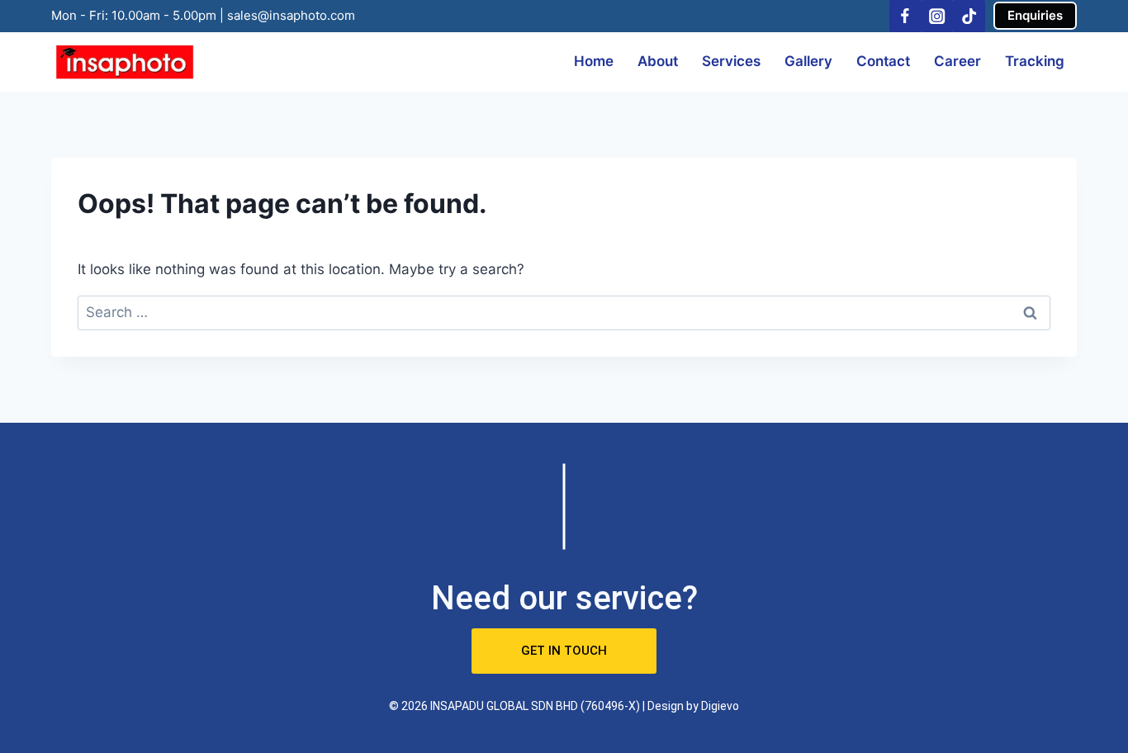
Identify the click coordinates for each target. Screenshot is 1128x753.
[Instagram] (938, 16)
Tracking (1034, 61)
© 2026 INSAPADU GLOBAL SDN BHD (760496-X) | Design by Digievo (564, 706)
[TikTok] (969, 16)
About (657, 61)
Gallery (808, 61)
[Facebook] (905, 16)
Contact (883, 61)
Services (731, 61)
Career (957, 61)
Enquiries (1035, 15)
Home (594, 61)
